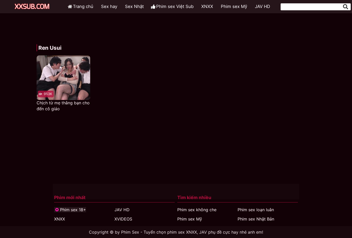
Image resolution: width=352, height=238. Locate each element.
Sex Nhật (134, 6)
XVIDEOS (123, 219)
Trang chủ (83, 6)
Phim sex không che (196, 209)
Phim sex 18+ (73, 209)
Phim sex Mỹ (234, 6)
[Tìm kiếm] (345, 6)
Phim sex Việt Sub (175, 6)
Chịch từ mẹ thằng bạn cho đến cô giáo (63, 105)
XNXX (207, 6)
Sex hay (109, 6)
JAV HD (262, 6)
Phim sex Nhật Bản (256, 219)
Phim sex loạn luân (256, 209)
